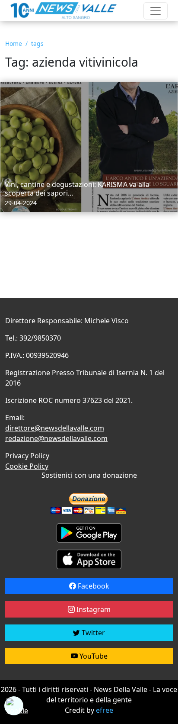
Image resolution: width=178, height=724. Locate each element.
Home (13, 43)
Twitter (92, 632)
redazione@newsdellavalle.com (56, 438)
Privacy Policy (27, 455)
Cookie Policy (26, 466)
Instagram (93, 609)
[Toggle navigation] (155, 10)
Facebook (92, 586)
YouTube (93, 656)
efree (104, 710)
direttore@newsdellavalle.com (54, 428)
